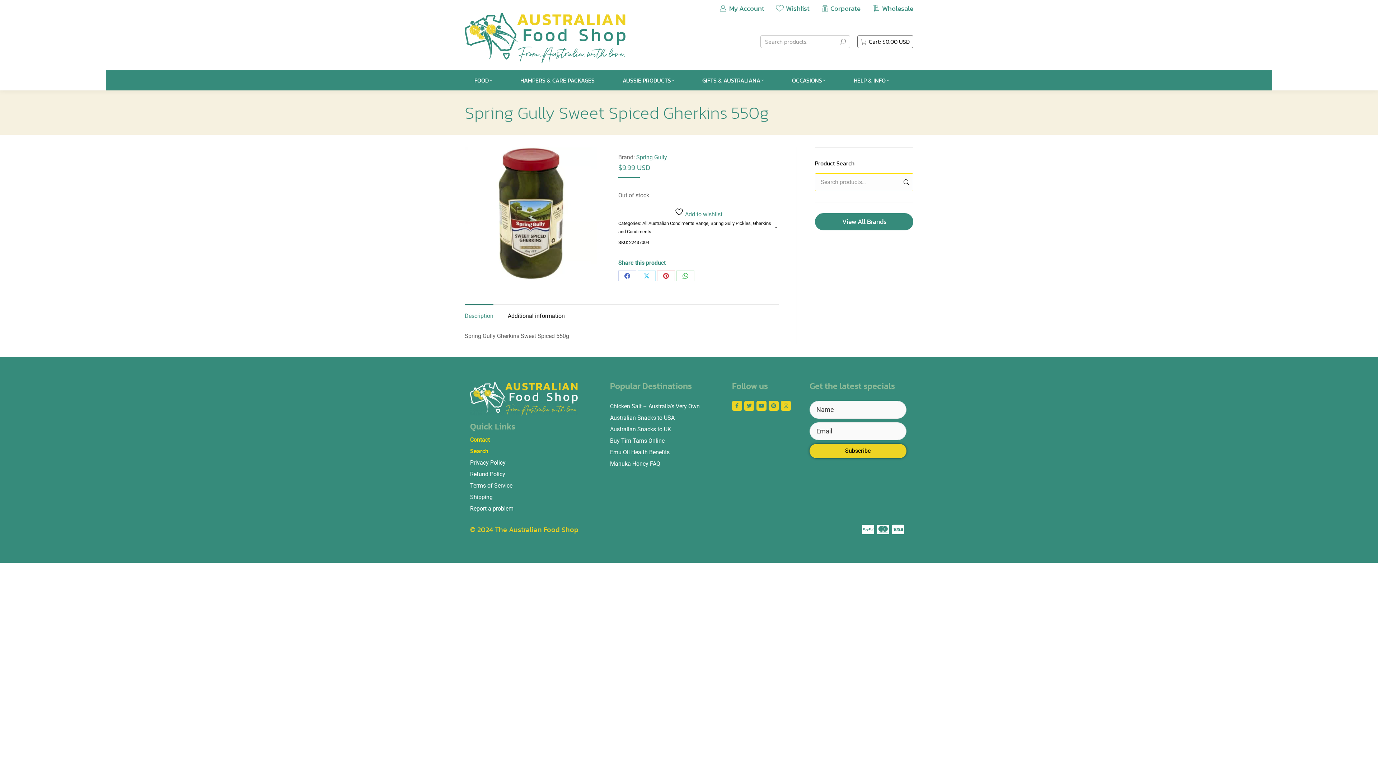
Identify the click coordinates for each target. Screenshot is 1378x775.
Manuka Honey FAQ (635, 463)
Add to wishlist (703, 214)
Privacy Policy (488, 462)
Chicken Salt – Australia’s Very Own (655, 406)
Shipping (481, 497)
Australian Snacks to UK (640, 429)
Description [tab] (479, 316)
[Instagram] (786, 406)
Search (905, 182)
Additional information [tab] (536, 316)
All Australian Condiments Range (675, 223)
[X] (647, 276)
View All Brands (864, 221)
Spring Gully (651, 157)
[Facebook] (627, 276)
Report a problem (492, 508)
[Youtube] (761, 406)
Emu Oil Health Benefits (640, 452)
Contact (480, 439)
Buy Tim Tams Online (637, 440)
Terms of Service (491, 485)
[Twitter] (749, 406)
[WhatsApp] (685, 276)
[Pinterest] (666, 276)
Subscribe (858, 450)
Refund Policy (487, 474)
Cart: (889, 41)
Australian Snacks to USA (642, 417)
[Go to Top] (1367, 764)
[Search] (843, 41)
